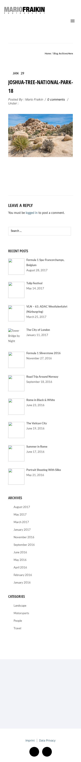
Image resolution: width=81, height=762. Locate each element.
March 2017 (21, 522)
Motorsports (21, 613)
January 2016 (22, 582)
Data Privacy (47, 740)
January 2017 (22, 530)
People (18, 621)
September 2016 (24, 545)
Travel (17, 628)
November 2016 (24, 537)
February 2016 (23, 575)
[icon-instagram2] (47, 752)
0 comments (56, 99)
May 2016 (20, 560)
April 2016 (20, 567)
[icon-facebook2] (35, 752)
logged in (32, 213)
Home (48, 53)
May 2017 (20, 514)
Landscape (20, 605)
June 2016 (20, 552)
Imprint (30, 740)
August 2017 (22, 507)
